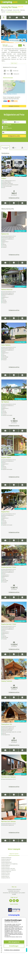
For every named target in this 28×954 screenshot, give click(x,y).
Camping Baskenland (6, 862)
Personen (4, 130)
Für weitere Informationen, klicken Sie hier (13, 936)
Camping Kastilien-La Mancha (8, 870)
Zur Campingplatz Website (20, 175)
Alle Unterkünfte (5, 148)
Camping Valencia (5, 877)
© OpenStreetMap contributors (10, 94)
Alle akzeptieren (13, 942)
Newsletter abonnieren (14, 891)
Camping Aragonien (6, 859)
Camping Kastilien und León (8, 868)
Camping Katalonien (6, 871)
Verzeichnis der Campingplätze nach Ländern (14, 892)
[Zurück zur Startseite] (9, 2)
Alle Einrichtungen (8, 77)
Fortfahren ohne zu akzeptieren (12, 950)
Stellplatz (6, 126)
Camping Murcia (5, 876)
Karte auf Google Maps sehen (13, 12)
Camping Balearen (5, 865)
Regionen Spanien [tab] (14, 853)
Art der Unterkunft (6, 124)
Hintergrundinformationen (14, 889)
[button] (14, 84)
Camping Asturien (5, 860)
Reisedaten (4, 119)
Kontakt (14, 894)
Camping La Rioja (5, 873)
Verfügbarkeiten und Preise (14, 197)
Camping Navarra (5, 874)
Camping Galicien (5, 867)
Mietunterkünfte (8, 128)
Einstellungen (14, 946)
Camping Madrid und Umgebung (9, 863)
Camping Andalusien (6, 857)
